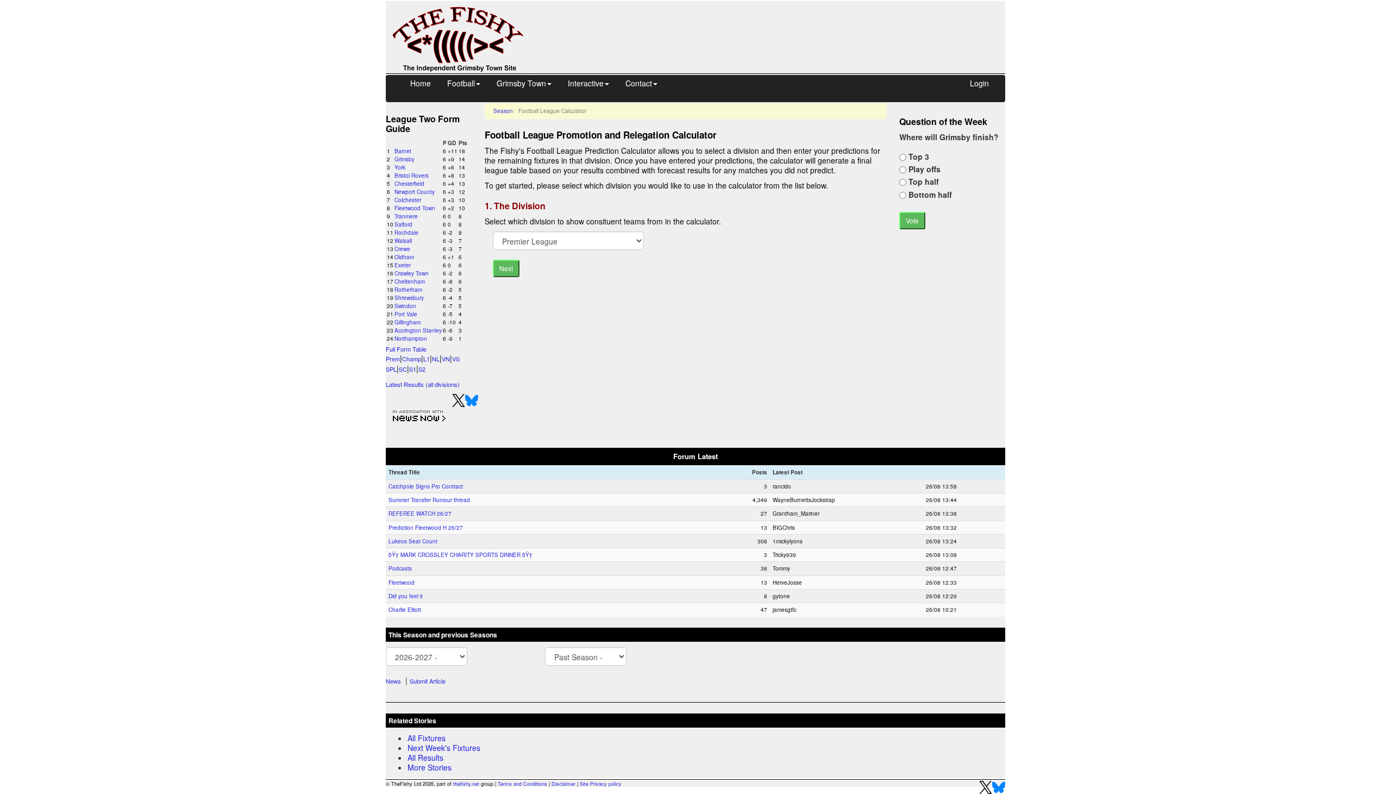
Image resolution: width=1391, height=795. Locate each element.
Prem (393, 358)
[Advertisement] (774, 26)
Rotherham (408, 289)
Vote (912, 220)
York (399, 167)
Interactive (586, 83)
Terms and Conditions (522, 783)
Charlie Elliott (405, 610)
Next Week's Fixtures (444, 747)
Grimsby (404, 159)
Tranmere (406, 216)
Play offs (923, 169)
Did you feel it (406, 596)
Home (420, 83)
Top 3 (917, 156)
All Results (425, 757)
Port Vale (405, 314)
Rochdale (406, 232)
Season (503, 111)
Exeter (402, 265)
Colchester (407, 200)
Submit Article (428, 681)
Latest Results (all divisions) (423, 384)
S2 (421, 369)
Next (506, 268)
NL (436, 358)
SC (403, 369)
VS (456, 358)
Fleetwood (402, 582)
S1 (412, 369)
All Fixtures (427, 738)
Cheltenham (409, 281)
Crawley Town (411, 273)
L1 (426, 358)
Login (979, 83)
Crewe (402, 249)
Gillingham (407, 322)
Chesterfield (409, 183)
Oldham (404, 257)
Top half (922, 181)
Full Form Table (406, 349)
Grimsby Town (521, 83)
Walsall (403, 241)
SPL (391, 369)
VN (446, 358)
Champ (411, 358)
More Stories (430, 767)
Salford (403, 224)
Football (461, 83)
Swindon (405, 306)
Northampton (410, 338)
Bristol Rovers (411, 175)
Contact (638, 83)
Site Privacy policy (601, 783)
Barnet (402, 151)
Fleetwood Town (414, 208)
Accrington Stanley (418, 330)
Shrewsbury (409, 298)
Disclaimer (563, 783)
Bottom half (929, 194)
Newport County (414, 192)
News (393, 681)
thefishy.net (466, 783)
